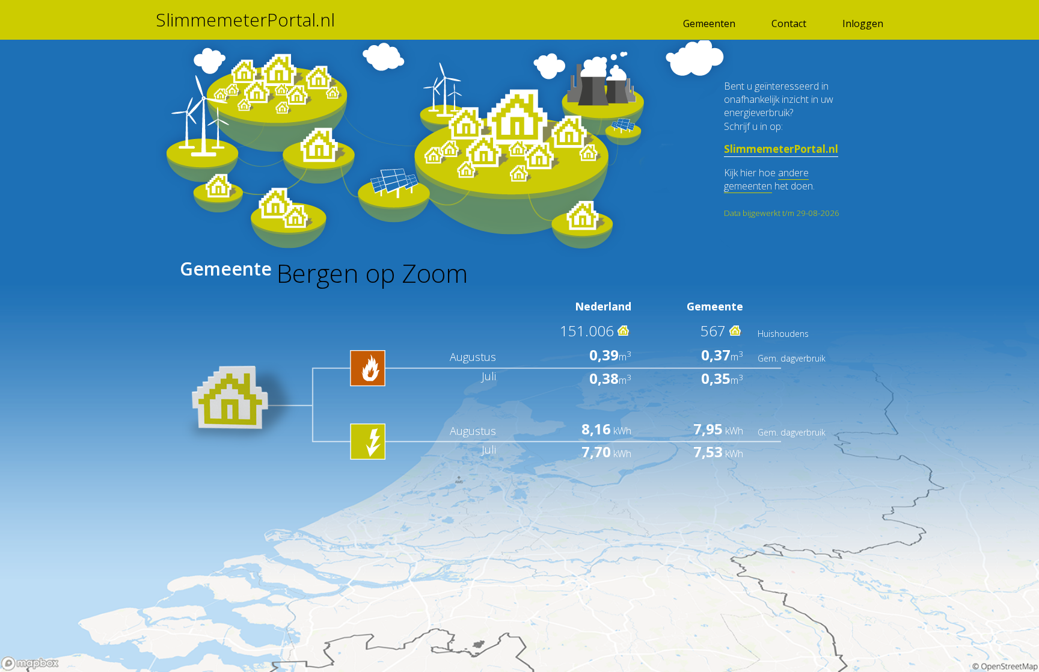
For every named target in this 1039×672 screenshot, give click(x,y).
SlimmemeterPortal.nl (245, 20)
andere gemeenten (766, 179)
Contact (788, 23)
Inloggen (862, 23)
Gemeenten (709, 23)
